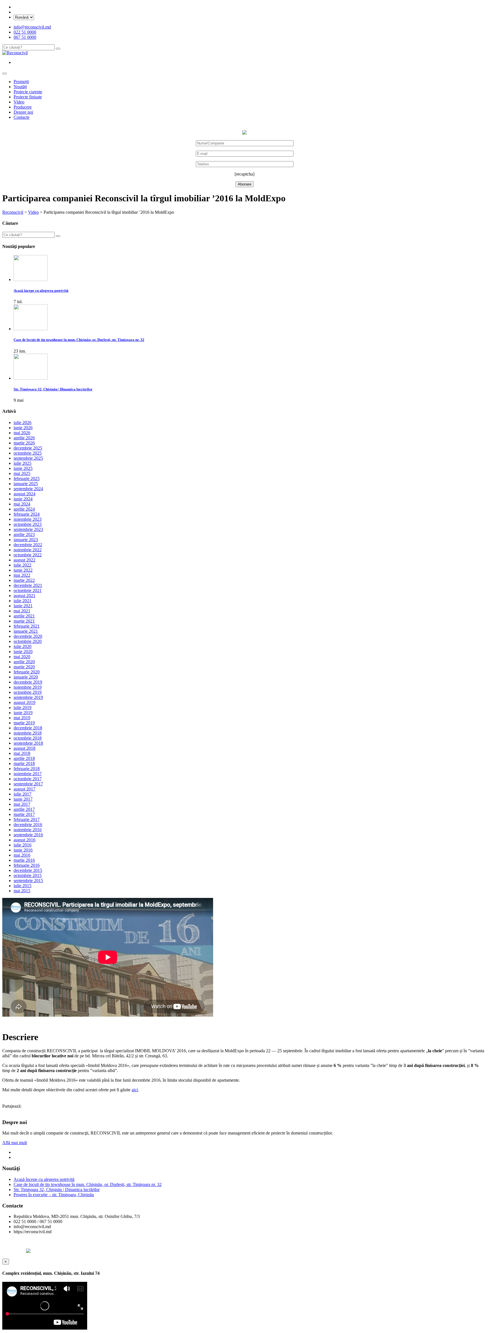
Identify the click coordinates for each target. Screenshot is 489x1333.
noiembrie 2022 (28, 549)
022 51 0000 (25, 32)
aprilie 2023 (24, 534)
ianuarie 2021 (26, 631)
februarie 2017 (27, 819)
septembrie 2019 (28, 697)
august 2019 (24, 702)
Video (19, 102)
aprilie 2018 (24, 758)
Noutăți (20, 86)
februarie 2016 (27, 865)
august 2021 (24, 595)
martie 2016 (24, 860)
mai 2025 (22, 473)
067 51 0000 (25, 37)
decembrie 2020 (28, 636)
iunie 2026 (23, 427)
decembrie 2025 (28, 448)
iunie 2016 (23, 850)
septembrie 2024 (28, 488)
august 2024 (24, 493)
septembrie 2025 (28, 458)
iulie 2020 (22, 646)
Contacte (21, 117)
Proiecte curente (28, 91)
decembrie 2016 (28, 824)
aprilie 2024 (24, 509)
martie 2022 (24, 580)
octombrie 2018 (28, 738)
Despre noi (23, 112)
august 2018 (24, 748)
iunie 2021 (23, 605)
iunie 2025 (23, 468)
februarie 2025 (27, 478)
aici (135, 1089)
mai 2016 (22, 855)
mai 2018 (22, 753)
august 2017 (24, 789)
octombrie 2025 (28, 453)
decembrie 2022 (28, 544)
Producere (23, 107)
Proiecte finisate (28, 96)
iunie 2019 (23, 712)
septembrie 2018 (28, 743)
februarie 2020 (27, 671)
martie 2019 (24, 722)
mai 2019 (22, 717)
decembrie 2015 (28, 870)
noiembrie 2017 (28, 773)
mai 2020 (22, 656)
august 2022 (24, 560)
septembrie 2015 (28, 880)
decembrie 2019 (28, 682)
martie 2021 (24, 621)
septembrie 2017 (28, 783)
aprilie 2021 (24, 615)
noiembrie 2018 (28, 733)
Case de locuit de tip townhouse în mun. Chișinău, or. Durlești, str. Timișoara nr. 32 (88, 1184)
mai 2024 (22, 504)
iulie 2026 (22, 422)
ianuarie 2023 (26, 539)
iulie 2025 (22, 463)
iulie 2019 (22, 707)
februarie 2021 (27, 626)
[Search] (58, 48)
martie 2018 (24, 763)
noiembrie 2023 (28, 519)
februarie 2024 (27, 514)
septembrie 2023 (28, 529)
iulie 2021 (22, 600)
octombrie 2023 (28, 524)
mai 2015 (22, 890)
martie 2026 (24, 442)
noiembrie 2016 (28, 829)
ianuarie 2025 (26, 483)
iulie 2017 (22, 794)
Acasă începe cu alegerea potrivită (44, 1179)
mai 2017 (22, 804)
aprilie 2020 (24, 661)
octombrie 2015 (28, 875)
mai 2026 (22, 432)
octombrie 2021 (28, 590)
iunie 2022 (23, 570)
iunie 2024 (23, 498)
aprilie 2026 (24, 437)
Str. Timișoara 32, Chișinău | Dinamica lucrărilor (57, 1189)
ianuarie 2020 (26, 677)
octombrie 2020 (28, 641)
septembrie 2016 (28, 834)
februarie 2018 (27, 768)
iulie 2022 (22, 565)
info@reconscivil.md (32, 27)
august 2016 (24, 839)
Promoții (21, 81)
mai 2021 (22, 610)
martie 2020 (24, 666)
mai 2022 (22, 575)
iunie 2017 (23, 799)
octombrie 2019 (28, 692)
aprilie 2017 (24, 809)
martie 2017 (24, 814)
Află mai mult (14, 1142)
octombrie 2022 (28, 554)
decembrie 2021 (28, 585)
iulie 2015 (22, 885)
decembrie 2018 (28, 727)
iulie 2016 (22, 844)
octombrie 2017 (28, 778)
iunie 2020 (23, 651)
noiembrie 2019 (28, 687)
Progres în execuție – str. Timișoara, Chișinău (54, 1194)
